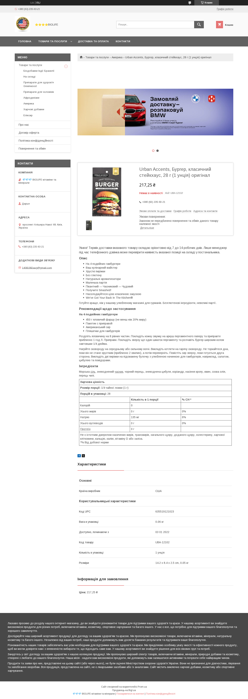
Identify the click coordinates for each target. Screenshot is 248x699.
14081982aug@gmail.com (37, 267)
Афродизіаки (31, 97)
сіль (92, 371)
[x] (83, 456)
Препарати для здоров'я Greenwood (38, 84)
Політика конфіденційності (36, 140)
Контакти (123, 41)
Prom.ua (142, 686)
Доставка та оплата (93, 41)
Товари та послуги (52, 41)
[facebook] (79, 456)
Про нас (24, 124)
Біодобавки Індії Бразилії (38, 70)
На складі (29, 76)
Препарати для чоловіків (38, 91)
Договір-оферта (29, 132)
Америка (117, 57)
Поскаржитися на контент (130, 693)
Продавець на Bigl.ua (124, 690)
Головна (24, 41)
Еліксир (28, 115)
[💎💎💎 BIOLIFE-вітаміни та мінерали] (22, 31)
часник (119, 371)
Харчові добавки (33, 109)
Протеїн (85, 429)
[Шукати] (199, 24)
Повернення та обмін (32, 148)
